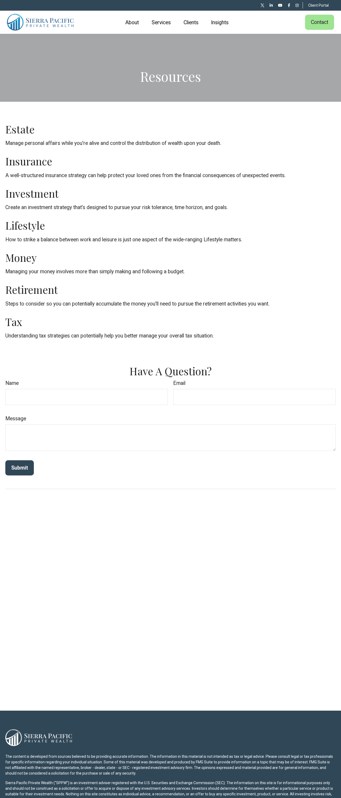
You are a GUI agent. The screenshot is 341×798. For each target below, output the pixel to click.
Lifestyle (25, 225)
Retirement (31, 289)
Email (179, 383)
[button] (132, 22)
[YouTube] (280, 5)
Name (12, 383)
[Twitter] (262, 5)
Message (15, 419)
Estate (20, 129)
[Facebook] (289, 5)
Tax (13, 322)
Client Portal (318, 5)
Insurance (28, 161)
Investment (32, 193)
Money (21, 257)
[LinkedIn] (271, 5)
